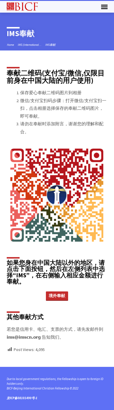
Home (10, 45)
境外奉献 (57, 295)
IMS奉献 (50, 45)
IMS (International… (30, 45)
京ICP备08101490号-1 (22, 398)
